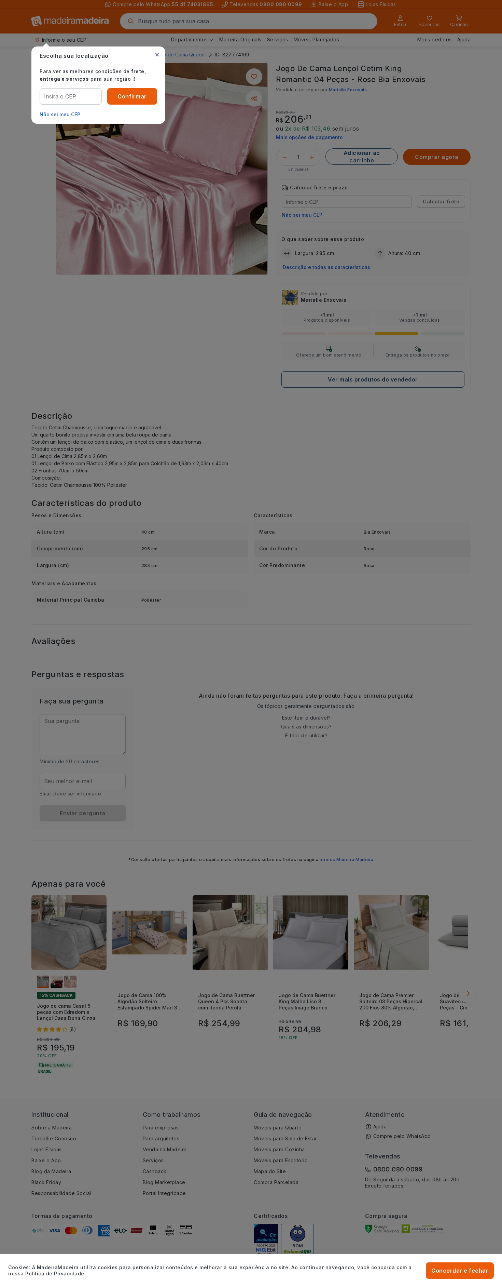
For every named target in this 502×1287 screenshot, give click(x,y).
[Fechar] (157, 55)
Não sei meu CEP (60, 114)
